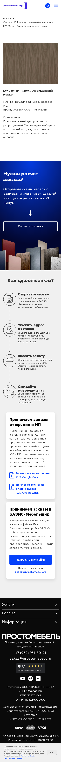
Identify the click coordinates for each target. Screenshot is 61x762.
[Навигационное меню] (56, 6)
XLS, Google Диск (30, 489)
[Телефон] (47, 7)
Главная (7, 18)
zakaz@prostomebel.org (31, 572)
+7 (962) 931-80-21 (30, 653)
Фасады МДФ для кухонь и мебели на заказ (28, 22)
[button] (30, 226)
